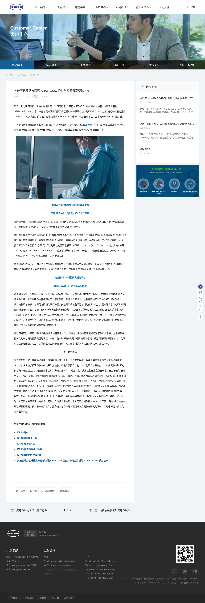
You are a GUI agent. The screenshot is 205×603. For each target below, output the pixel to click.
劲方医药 (20, 490)
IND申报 (55, 597)
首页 (12, 75)
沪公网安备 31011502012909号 (149, 582)
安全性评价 (14, 597)
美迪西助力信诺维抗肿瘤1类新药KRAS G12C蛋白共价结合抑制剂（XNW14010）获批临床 (62, 460)
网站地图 (172, 582)
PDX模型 (42, 597)
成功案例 (17, 65)
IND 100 (35, 75)
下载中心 (85, 65)
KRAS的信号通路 (26, 443)
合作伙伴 (154, 65)
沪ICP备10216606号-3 (188, 578)
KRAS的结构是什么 (27, 438)
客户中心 (22, 75)
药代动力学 (86, 124)
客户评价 (120, 65)
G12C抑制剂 (48, 490)
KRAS (33, 490)
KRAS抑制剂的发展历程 (29, 454)
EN (193, 7)
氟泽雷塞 (65, 490)
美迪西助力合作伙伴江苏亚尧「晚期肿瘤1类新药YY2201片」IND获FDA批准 (33, 510)
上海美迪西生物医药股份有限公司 (147, 578)
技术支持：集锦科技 (189, 582)
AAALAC (68, 597)
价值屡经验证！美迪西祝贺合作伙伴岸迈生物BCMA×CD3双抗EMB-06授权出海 (116, 510)
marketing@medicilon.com (63, 561)
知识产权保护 (188, 65)
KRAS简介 (22, 432)
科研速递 (51, 65)
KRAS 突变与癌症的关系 (29, 449)
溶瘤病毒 (29, 597)
